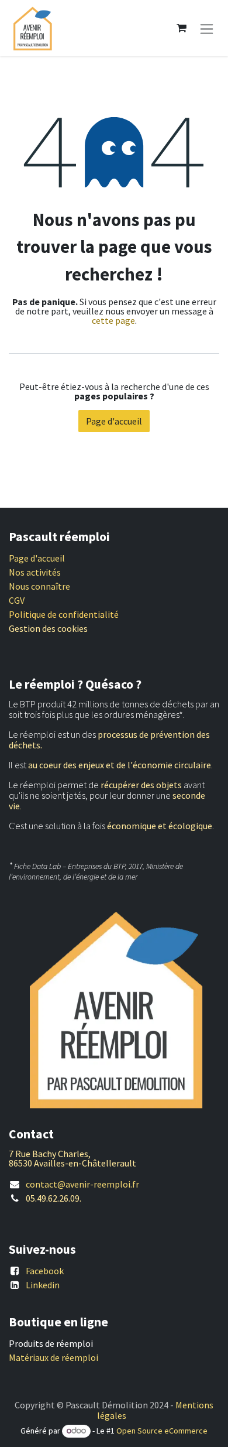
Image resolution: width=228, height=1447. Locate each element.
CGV (17, 600)
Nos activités (35, 572)
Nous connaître (39, 586)
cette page (113, 320)
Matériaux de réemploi (53, 1357)
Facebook (45, 1271)
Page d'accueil (114, 421)
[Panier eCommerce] (181, 28)
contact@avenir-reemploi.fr (82, 1184)
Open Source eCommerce (162, 1430)
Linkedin (43, 1285)
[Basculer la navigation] (206, 28)
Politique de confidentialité (64, 614)
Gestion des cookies (48, 628)
